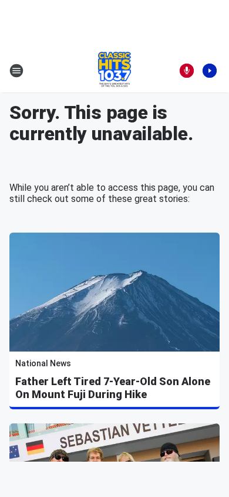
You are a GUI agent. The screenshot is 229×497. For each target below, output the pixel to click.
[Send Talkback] (187, 71)
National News (43, 363)
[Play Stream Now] (210, 71)
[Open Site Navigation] (16, 71)
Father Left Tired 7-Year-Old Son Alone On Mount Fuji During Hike (112, 387)
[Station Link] (114, 71)
